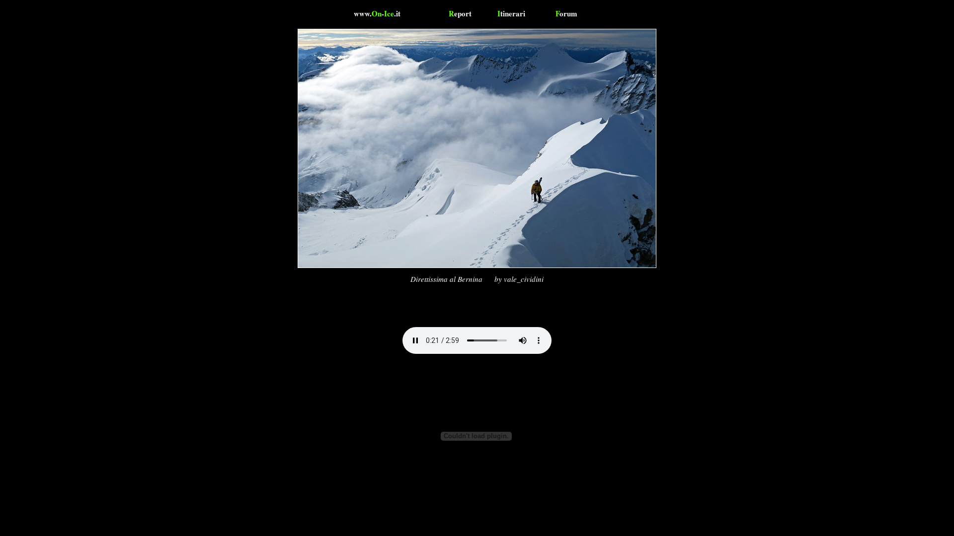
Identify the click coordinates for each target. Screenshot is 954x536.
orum (566, 13)
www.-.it (377, 13)
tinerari (511, 13)
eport (460, 13)
